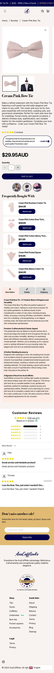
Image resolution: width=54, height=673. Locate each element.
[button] (5, 11)
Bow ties (13, 619)
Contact (32, 615)
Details (27, 292)
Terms (32, 619)
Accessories (14, 627)
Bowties (14, 20)
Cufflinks (13, 611)
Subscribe (27, 537)
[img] (8, 458)
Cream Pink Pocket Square (30, 252)
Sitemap (32, 631)
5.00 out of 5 (33, 418)
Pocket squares (16, 623)
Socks (12, 607)
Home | (6, 20)
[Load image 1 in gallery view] (10, 83)
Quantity (6, 162)
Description (10, 292)
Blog (31, 627)
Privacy (32, 623)
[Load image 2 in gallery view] (27, 83)
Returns (32, 611)
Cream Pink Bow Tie (31, 20)
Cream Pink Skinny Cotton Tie (31, 269)
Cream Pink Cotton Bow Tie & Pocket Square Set (31, 219)
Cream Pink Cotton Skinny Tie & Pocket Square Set (32, 236)
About (32, 602)
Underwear (14, 615)
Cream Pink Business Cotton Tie (32, 203)
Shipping (44, 292)
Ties (11, 602)
